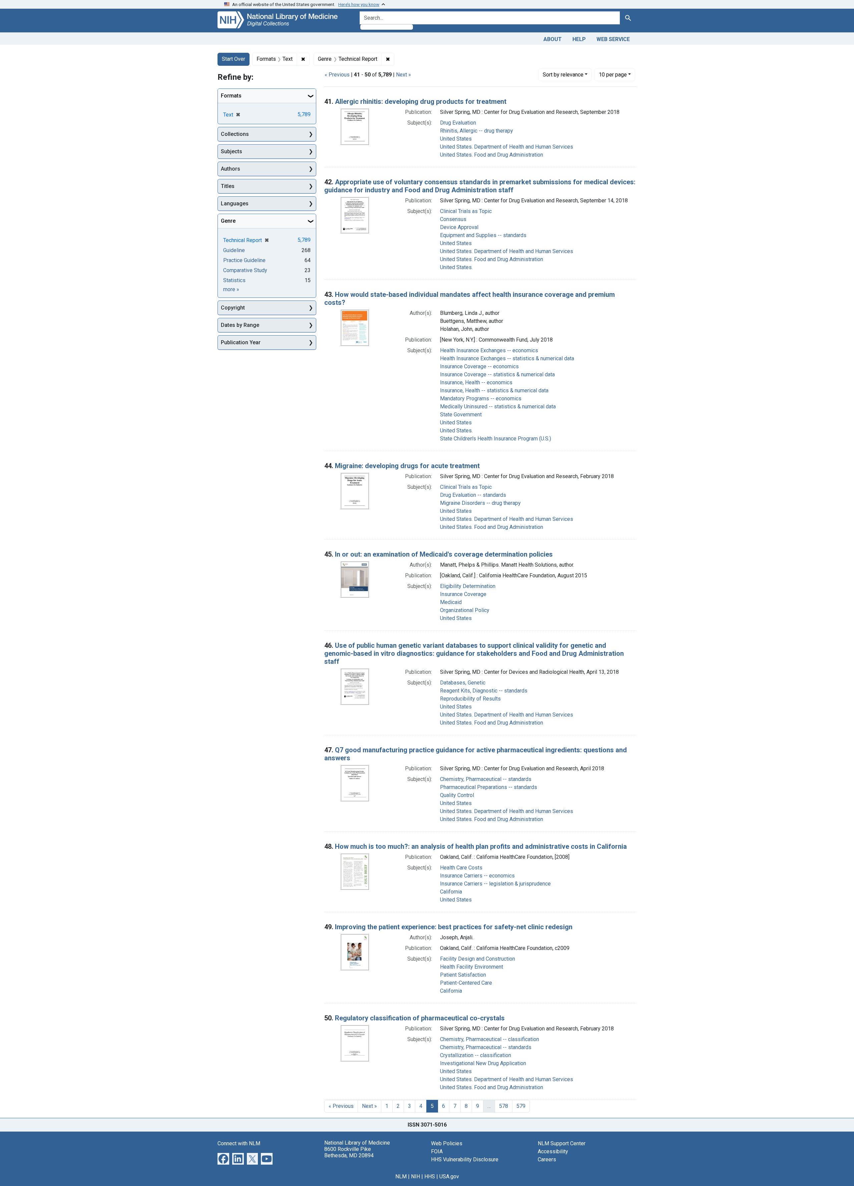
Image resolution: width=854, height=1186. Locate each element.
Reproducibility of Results (470, 699)
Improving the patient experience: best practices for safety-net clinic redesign (453, 927)
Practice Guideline (244, 260)
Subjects (231, 151)
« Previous (337, 74)
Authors (230, 169)
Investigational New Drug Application (483, 1063)
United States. (456, 267)
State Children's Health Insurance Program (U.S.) (495, 438)
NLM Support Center (561, 1143)
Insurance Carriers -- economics (477, 875)
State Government (461, 414)
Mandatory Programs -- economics (480, 398)
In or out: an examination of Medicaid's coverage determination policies (444, 554)
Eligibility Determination (467, 586)
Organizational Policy (464, 610)
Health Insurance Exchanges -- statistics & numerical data (507, 358)
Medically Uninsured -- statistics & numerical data (498, 406)
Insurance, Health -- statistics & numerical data (494, 390)
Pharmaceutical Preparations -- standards (488, 787)
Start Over (233, 59)
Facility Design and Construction (477, 959)
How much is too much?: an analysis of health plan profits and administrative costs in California (481, 846)
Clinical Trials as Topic (466, 211)
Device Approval (459, 227)
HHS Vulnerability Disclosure (464, 1159)
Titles (228, 186)
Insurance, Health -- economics (476, 382)
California (451, 891)
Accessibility (553, 1151)
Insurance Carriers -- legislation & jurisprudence (495, 883)
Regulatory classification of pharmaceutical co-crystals (420, 1018)
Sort (563, 74)
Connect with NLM (239, 1143)
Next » (403, 74)
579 (520, 1106)
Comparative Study (245, 270)
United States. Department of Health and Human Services (506, 147)
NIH (415, 1176)
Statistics (234, 280)
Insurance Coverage (463, 594)
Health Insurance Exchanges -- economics (489, 350)
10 (613, 74)
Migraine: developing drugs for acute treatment (407, 466)
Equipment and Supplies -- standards (483, 235)
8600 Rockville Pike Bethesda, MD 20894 (349, 1152)
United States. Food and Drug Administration (491, 155)
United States (456, 139)
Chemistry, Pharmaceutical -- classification (489, 1039)
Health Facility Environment (471, 967)
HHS (429, 1176)
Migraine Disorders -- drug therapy (480, 503)
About (552, 39)
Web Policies (446, 1143)
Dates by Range (240, 325)
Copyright (233, 308)
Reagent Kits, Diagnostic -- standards (483, 690)
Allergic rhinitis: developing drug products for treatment (420, 101)
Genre (228, 221)
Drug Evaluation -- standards (473, 495)
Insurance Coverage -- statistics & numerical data (497, 374)
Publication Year (241, 342)
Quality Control (457, 795)
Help (579, 39)
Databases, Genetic (462, 682)
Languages (235, 203)
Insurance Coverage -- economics (479, 366)
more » (231, 289)
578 (503, 1106)
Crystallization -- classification (475, 1055)
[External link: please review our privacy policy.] (223, 1158)
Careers (547, 1159)
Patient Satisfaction (463, 975)
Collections (235, 134)
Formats (231, 95)
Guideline (234, 250)
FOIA (437, 1151)
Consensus (453, 219)
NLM (401, 1176)
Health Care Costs (461, 867)
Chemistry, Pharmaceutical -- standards (485, 779)
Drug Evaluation (458, 123)
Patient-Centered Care (466, 983)
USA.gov (449, 1176)
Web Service (613, 39)
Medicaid (451, 602)
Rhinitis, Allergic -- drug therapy (476, 131)
